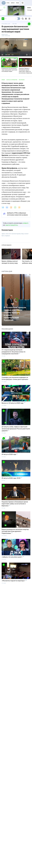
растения (21, 79)
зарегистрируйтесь (12, 225)
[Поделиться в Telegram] (3, 207)
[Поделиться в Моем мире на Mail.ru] (19, 207)
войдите (25, 223)
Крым (3, 79)
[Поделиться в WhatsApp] (15, 207)
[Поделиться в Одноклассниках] (11, 207)
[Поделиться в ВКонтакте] (7, 207)
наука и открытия (11, 79)
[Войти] (26, 18)
